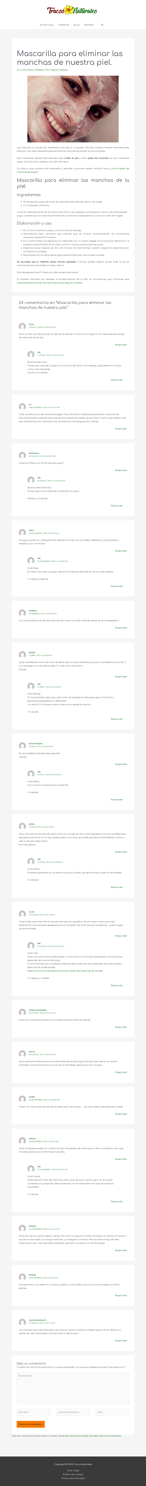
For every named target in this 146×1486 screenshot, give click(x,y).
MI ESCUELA (47, 25)
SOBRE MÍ (63, 25)
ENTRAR (89, 25)
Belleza (40, 69)
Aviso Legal (73, 1470)
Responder (121, 344)
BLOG (77, 25)
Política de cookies (73, 1474)
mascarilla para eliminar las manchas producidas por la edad (49, 282)
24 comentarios (25, 69)
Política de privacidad (73, 1478)
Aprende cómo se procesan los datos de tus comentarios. (90, 1435)
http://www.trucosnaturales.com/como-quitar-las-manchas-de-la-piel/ (65, 970)
